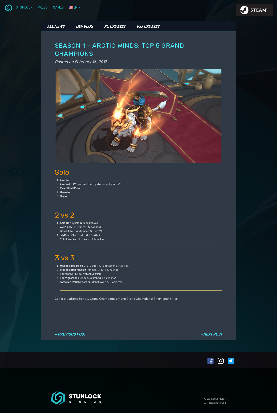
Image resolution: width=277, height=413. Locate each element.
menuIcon (8, 7)
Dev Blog (84, 26)
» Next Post (211, 334)
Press (43, 7)
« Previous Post (70, 334)
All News (55, 26)
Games (58, 7)
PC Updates (114, 26)
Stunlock (24, 7)
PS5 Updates (148, 26)
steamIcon (254, 11)
